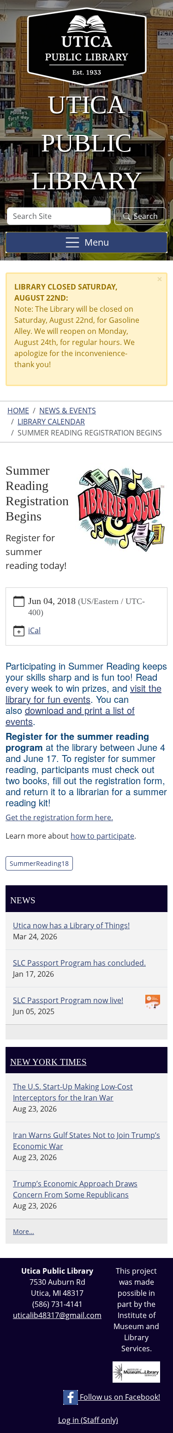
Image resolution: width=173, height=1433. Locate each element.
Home (18, 410)
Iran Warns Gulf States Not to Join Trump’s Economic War (86, 1140)
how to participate (102, 836)
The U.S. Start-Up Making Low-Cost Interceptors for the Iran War (73, 1092)
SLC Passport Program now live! (68, 1000)
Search (146, 216)
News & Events (67, 410)
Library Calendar (51, 422)
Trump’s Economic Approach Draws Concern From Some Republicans (75, 1189)
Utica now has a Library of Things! (71, 925)
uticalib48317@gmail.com (57, 1315)
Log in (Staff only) (88, 1420)
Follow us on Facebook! (119, 1397)
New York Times (48, 1062)
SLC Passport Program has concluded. (79, 963)
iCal (34, 630)
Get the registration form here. (59, 817)
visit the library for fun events (83, 693)
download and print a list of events (70, 715)
